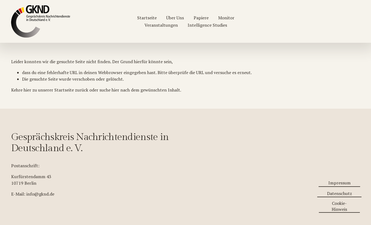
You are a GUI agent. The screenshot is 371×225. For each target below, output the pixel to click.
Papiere (201, 18)
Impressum (339, 183)
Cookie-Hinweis (339, 206)
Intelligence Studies (207, 25)
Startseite (147, 18)
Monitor (226, 18)
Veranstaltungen (161, 25)
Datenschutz (339, 193)
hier (27, 90)
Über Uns (175, 18)
